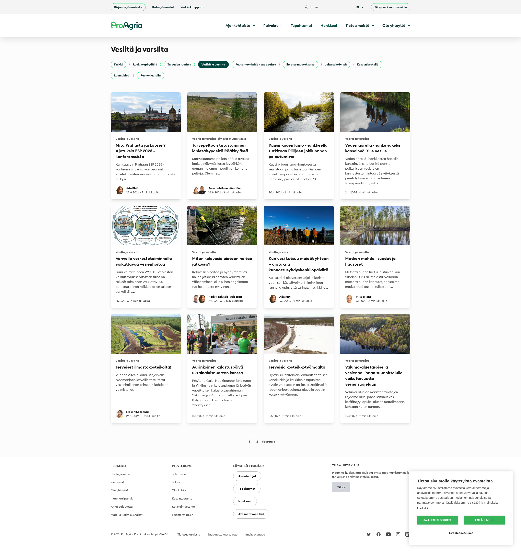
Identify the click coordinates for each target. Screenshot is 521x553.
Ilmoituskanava (255, 534)
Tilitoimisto (179, 490)
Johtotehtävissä (336, 64)
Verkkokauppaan (192, 7)
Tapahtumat (301, 25)
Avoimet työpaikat (251, 514)
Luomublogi (122, 75)
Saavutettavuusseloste (222, 534)
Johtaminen (179, 474)
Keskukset (117, 482)
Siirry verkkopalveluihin (390, 7)
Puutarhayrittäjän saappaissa (255, 64)
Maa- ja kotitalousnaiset (126, 515)
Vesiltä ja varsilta (213, 64)
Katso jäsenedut (163, 7)
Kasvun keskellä (368, 64)
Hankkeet (329, 25)
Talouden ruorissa (179, 64)
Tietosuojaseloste (188, 534)
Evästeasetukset (461, 532)
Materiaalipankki (122, 498)
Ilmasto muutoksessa (300, 64)
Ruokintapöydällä (145, 64)
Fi (357, 7)
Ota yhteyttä (119, 490)
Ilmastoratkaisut (182, 515)
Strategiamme (120, 474)
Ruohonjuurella (150, 75)
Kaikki (118, 64)
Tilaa (341, 487)
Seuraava (268, 441)
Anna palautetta (122, 506)
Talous (176, 482)
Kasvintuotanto (182, 498)
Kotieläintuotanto (183, 506)
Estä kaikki (484, 520)
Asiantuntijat (247, 476)
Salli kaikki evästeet (437, 520)
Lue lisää (422, 508)
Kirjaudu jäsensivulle (128, 7)
